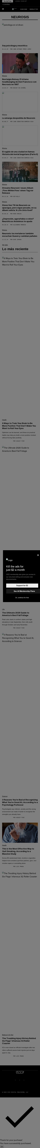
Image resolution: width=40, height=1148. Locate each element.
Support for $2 (22, 585)
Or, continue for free (22, 597)
